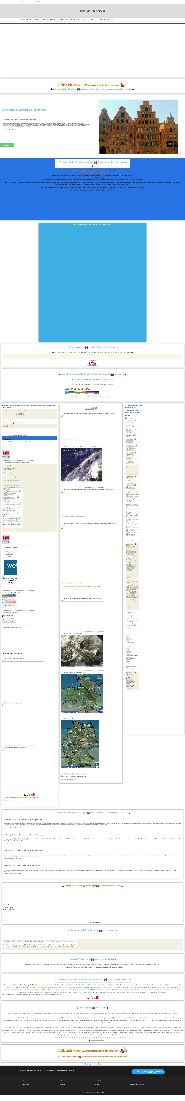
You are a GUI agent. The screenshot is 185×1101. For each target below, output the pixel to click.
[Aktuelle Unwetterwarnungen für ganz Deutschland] (11, 907)
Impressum (25, 1084)
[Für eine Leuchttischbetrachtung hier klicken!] (81, 464)
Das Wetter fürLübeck (10, 555)
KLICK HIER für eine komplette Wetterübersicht (148, 1071)
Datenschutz (62, 1084)
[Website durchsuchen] (162, 19)
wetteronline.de (11, 587)
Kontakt (96, 1084)
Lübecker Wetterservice (92, 10)
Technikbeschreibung (137, 1084)
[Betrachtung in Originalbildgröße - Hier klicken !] (73, 776)
